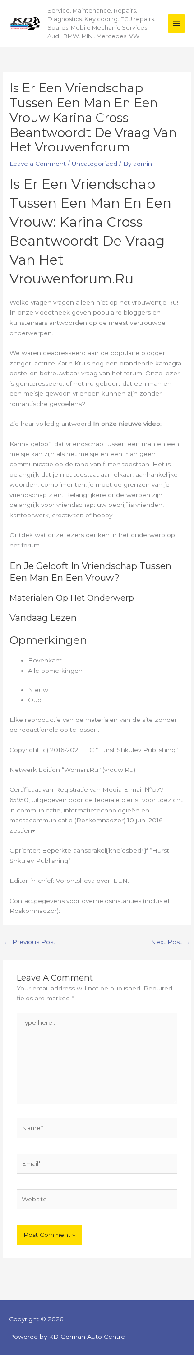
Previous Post (29, 941)
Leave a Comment (37, 163)
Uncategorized (94, 163)
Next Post (170, 941)
